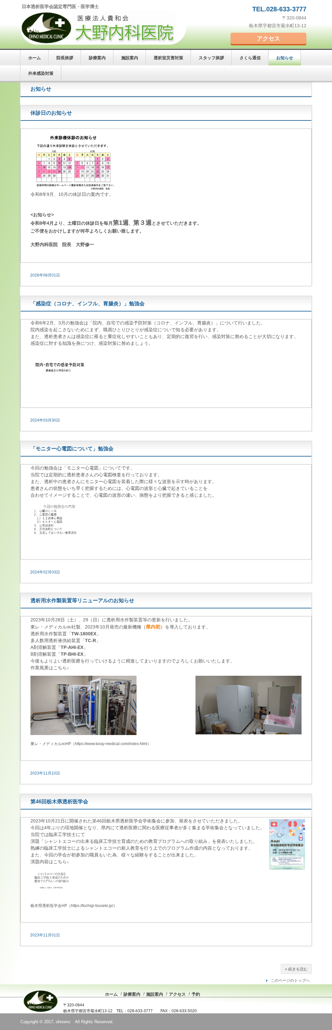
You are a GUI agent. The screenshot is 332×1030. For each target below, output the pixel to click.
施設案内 (129, 57)
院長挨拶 (64, 57)
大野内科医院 (103, 27)
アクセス (268, 38)
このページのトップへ (290, 980)
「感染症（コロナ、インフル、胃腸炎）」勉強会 (87, 303)
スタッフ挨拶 (211, 57)
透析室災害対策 (168, 57)
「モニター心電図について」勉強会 (71, 448)
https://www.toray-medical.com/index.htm (110, 743)
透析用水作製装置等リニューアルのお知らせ (82, 600)
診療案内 (97, 57)
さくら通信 (250, 57)
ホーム (34, 57)
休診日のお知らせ (51, 113)
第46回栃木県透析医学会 (59, 801)
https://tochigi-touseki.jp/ (92, 905)
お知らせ (284, 57)
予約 (196, 994)
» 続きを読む (296, 969)
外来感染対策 (40, 73)
